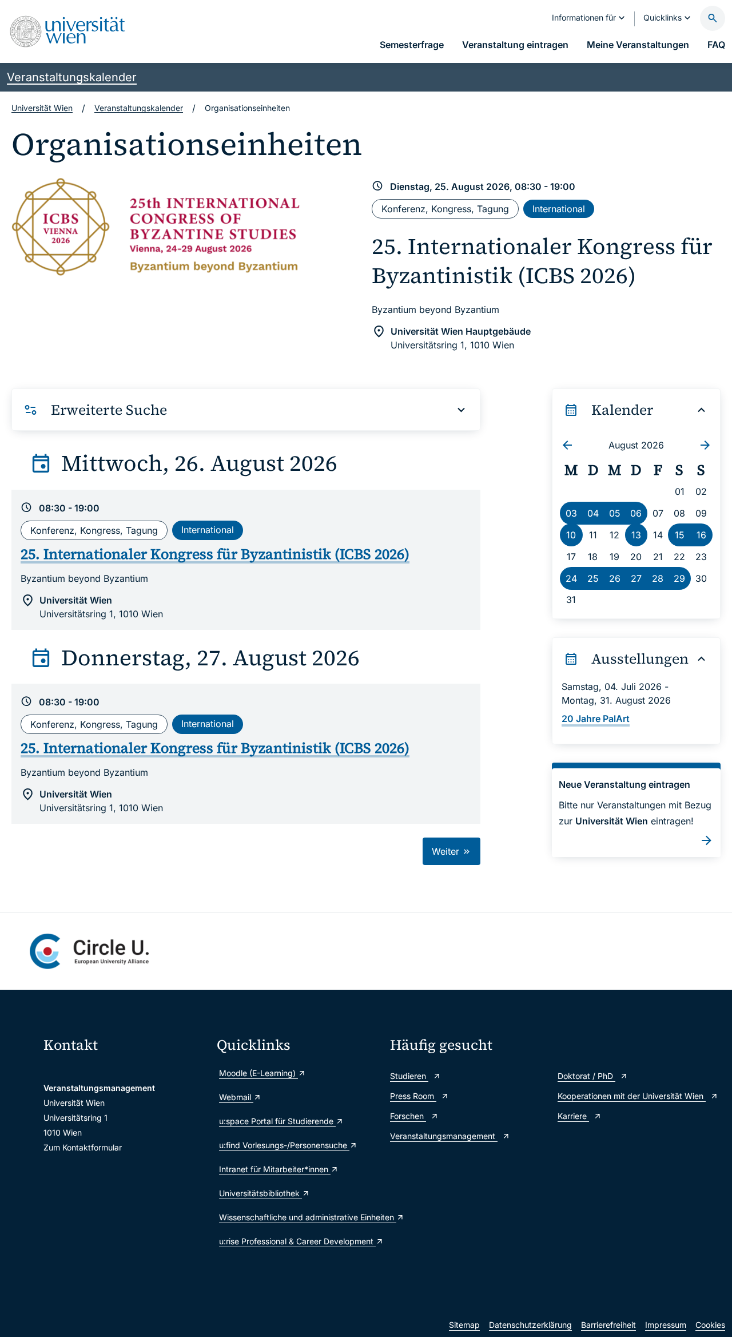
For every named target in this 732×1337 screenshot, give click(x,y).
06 (636, 513)
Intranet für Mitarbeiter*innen (275, 1169)
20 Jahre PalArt (596, 718)
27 (636, 578)
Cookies (710, 1325)
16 (701, 535)
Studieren (409, 1076)
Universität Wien (42, 108)
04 (593, 513)
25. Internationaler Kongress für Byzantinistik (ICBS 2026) (542, 261)
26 (614, 578)
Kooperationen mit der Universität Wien (632, 1096)
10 (571, 535)
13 (636, 535)
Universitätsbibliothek (260, 1193)
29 (679, 578)
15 (680, 535)
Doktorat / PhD (586, 1076)
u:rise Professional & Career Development (297, 1241)
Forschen (408, 1116)
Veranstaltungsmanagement (444, 1136)
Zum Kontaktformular (82, 1147)
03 (571, 513)
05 (614, 513)
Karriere (573, 1116)
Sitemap (464, 1325)
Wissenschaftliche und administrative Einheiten (299, 1217)
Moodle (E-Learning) (258, 1073)
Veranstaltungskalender (72, 77)
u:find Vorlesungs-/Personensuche (284, 1145)
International (558, 209)
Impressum (665, 1325)
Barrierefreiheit (608, 1325)
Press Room (413, 1096)
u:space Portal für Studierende (277, 1121)
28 (657, 578)
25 (593, 578)
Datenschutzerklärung (530, 1325)
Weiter (447, 851)
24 (571, 578)
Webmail (236, 1097)
